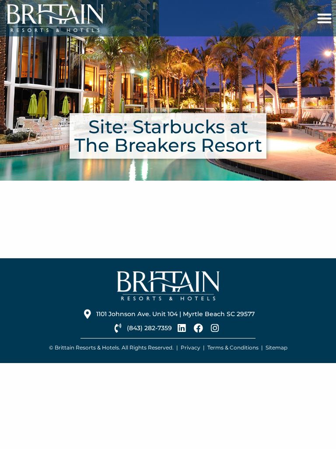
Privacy (190, 347)
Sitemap (276, 347)
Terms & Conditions (233, 347)
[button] (324, 18)
